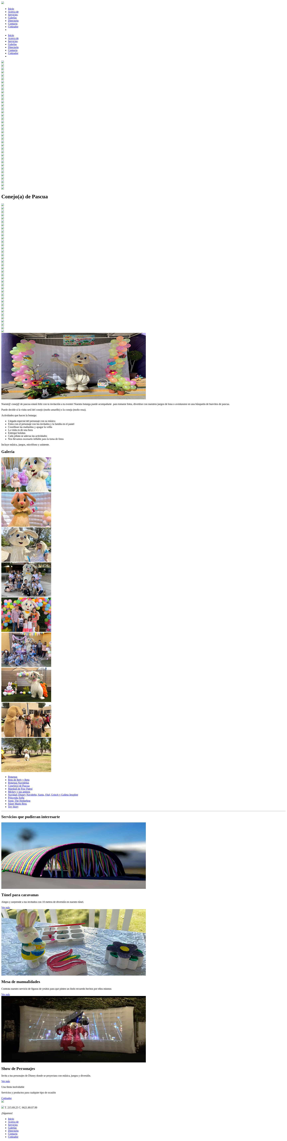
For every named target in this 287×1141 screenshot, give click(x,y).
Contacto (12, 23)
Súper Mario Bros (17, 803)
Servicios (13, 14)
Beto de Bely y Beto (18, 779)
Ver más (5, 907)
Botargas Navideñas (18, 782)
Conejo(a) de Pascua (19, 785)
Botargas (12, 776)
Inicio (11, 8)
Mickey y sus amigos (19, 791)
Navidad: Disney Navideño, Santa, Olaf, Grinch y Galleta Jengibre (43, 794)
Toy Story (13, 806)
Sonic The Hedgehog (19, 800)
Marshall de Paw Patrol (20, 788)
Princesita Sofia (16, 797)
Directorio (13, 20)
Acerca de (13, 11)
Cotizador (13, 26)
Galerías (12, 17)
